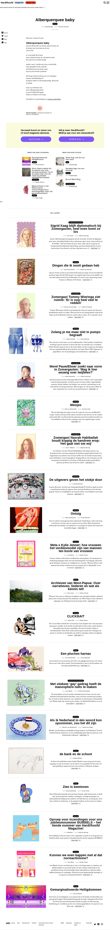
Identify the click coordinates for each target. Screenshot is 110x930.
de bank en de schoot (76, 754)
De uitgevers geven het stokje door (75, 480)
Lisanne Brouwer (78, 484)
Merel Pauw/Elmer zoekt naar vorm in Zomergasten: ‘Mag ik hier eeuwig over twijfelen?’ (76, 369)
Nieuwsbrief (25, 923)
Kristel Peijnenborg (84, 691)
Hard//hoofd (7, 2)
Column (75, 542)
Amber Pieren (84, 555)
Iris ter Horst (85, 791)
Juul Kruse (70, 235)
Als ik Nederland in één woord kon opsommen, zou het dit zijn (76, 721)
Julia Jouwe (70, 593)
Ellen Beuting (85, 339)
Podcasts (89, 923)
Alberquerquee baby (55, 19)
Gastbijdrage (49, 26)
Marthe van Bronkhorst (70, 727)
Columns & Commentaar (75, 680)
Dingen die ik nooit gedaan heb (75, 265)
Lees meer (94, 248)
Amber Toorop (84, 593)
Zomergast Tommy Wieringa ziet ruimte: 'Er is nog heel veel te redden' (75, 300)
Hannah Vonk (86, 409)
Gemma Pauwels (64, 26)
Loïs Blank (70, 555)
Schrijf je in (75, 139)
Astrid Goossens (70, 376)
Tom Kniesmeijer (70, 657)
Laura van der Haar (54, 99)
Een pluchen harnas (76, 653)
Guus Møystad (85, 657)
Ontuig (76, 513)
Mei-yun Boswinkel (71, 409)
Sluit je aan (34, 139)
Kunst (55, 24)
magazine (19, 3)
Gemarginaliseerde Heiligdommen (75, 889)
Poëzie (76, 751)
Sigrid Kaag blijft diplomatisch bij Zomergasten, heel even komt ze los (75, 228)
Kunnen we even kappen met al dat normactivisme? (75, 856)
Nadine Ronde (70, 339)
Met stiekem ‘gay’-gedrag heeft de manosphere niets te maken (75, 685)
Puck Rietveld (85, 517)
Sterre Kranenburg (85, 269)
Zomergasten (76, 293)
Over (18, 923)
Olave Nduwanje (71, 791)
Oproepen (69, 923)
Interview (76, 476)
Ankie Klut (71, 620)
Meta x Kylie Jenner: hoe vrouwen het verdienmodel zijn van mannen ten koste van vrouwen (76, 548)
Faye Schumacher (69, 269)
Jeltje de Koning (83, 235)
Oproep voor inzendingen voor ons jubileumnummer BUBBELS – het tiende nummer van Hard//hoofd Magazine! (75, 824)
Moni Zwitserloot (71, 517)
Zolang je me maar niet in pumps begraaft (75, 333)
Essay (76, 580)
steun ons (30, 3)
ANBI (62, 923)
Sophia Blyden (77, 758)
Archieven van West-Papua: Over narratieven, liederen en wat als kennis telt (76, 586)
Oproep (76, 816)
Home (13, 923)
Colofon (34, 923)
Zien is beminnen (76, 787)
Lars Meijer (69, 691)
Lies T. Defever (70, 447)
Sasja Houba (84, 620)
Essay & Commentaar (75, 222)
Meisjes (75, 405)
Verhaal (75, 262)
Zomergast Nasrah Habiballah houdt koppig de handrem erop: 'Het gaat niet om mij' (76, 440)
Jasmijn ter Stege (87, 727)
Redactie (70, 832)
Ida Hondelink (77, 893)
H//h (8, 923)
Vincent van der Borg (70, 307)
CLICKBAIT (75, 616)
